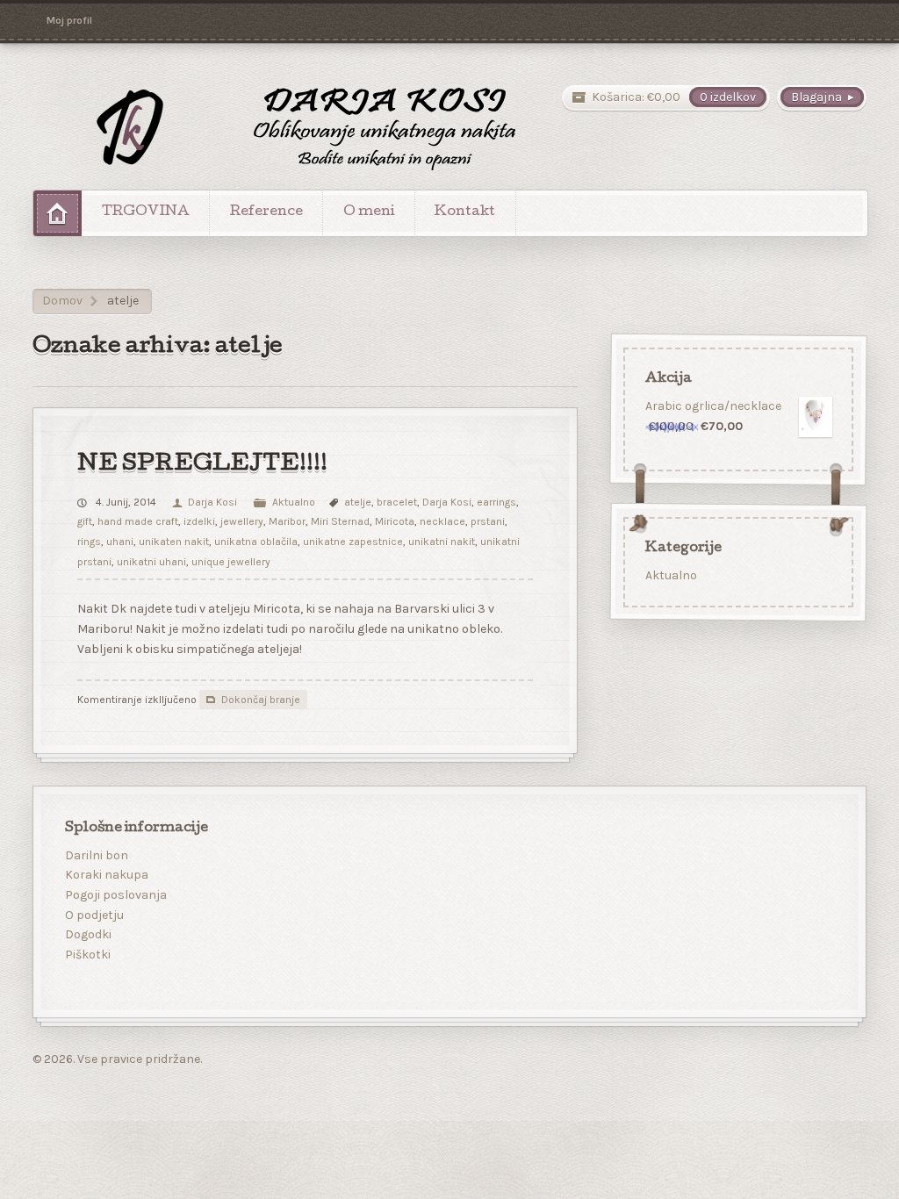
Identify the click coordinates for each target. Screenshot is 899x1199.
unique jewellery (230, 562)
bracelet (397, 502)
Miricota (394, 521)
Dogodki (88, 934)
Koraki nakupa (106, 874)
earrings (496, 502)
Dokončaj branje (260, 699)
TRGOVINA (146, 212)
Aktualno (293, 502)
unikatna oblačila (256, 541)
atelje (357, 502)
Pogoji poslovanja (116, 894)
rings (89, 541)
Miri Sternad (340, 521)
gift (84, 521)
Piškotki (88, 954)
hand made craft (137, 521)
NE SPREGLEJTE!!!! (202, 465)
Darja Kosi (212, 502)
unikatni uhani (151, 562)
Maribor (287, 521)
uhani (119, 541)
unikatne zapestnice (353, 541)
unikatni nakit (441, 541)
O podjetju (94, 915)
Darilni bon (96, 855)
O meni (368, 212)
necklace (442, 521)
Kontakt (465, 212)
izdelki (199, 521)
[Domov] (57, 212)
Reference (266, 212)
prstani (488, 521)
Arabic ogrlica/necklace (713, 405)
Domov (62, 300)
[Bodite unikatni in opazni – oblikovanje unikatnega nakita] (283, 127)
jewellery (241, 521)
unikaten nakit (174, 541)
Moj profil (69, 20)
